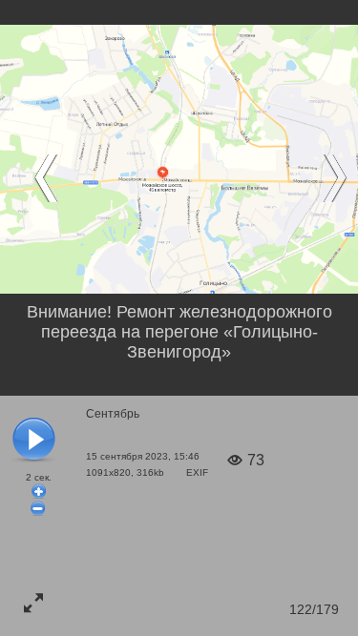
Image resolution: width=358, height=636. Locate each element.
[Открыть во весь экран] (33, 602)
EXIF (197, 472)
